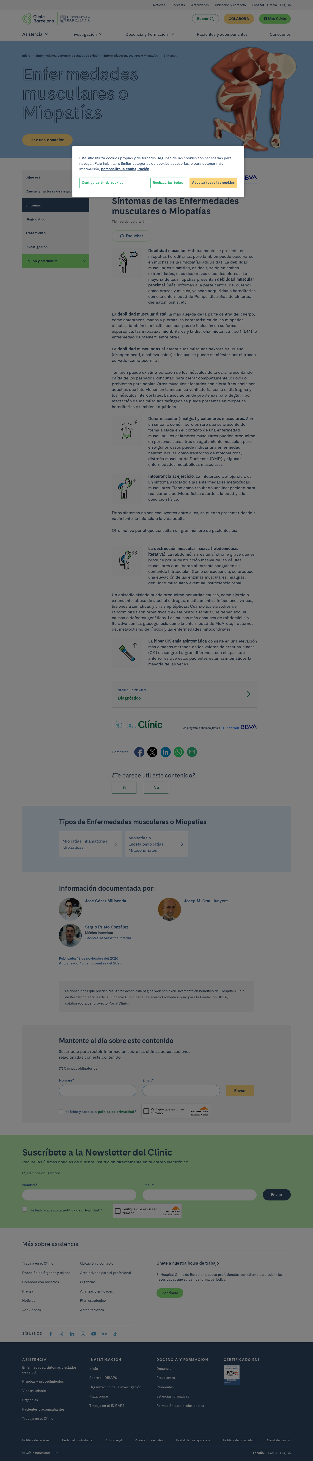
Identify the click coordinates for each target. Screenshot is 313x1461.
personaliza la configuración (125, 169)
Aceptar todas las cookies (213, 182)
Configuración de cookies (103, 182)
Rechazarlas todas (168, 182)
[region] (158, 171)
